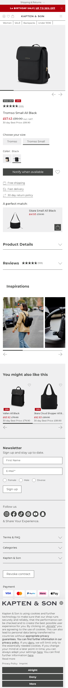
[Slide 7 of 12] (35, 90)
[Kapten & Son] (32, 16)
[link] (18, 402)
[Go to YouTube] (35, 514)
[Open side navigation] (61, 16)
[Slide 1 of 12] (2, 90)
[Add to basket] (57, 227)
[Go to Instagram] (6, 514)
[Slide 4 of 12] (19, 90)
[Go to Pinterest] (28, 514)
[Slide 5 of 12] (24, 90)
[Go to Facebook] (14, 514)
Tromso (12, 141)
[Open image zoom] (32, 57)
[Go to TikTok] (21, 514)
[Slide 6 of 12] (30, 90)
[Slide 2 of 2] (47, 423)
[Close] (61, 8)
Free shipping (16, 182)
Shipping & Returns (30, 2)
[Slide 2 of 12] (8, 90)
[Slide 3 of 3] (52, 350)
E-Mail (10, 471)
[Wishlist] (8, 16)
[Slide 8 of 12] (41, 90)
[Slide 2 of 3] (32, 350)
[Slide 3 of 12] (13, 90)
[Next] (60, 94)
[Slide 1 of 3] (13, 350)
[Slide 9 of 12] (46, 90)
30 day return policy (20, 195)
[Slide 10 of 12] (51, 90)
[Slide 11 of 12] (57, 90)
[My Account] (4, 16)
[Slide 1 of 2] (18, 423)
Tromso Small (36, 141)
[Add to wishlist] (57, 172)
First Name (13, 460)
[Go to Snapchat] (43, 514)
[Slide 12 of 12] (62, 90)
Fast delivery (16, 189)
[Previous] (53, 94)
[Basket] (13, 16)
